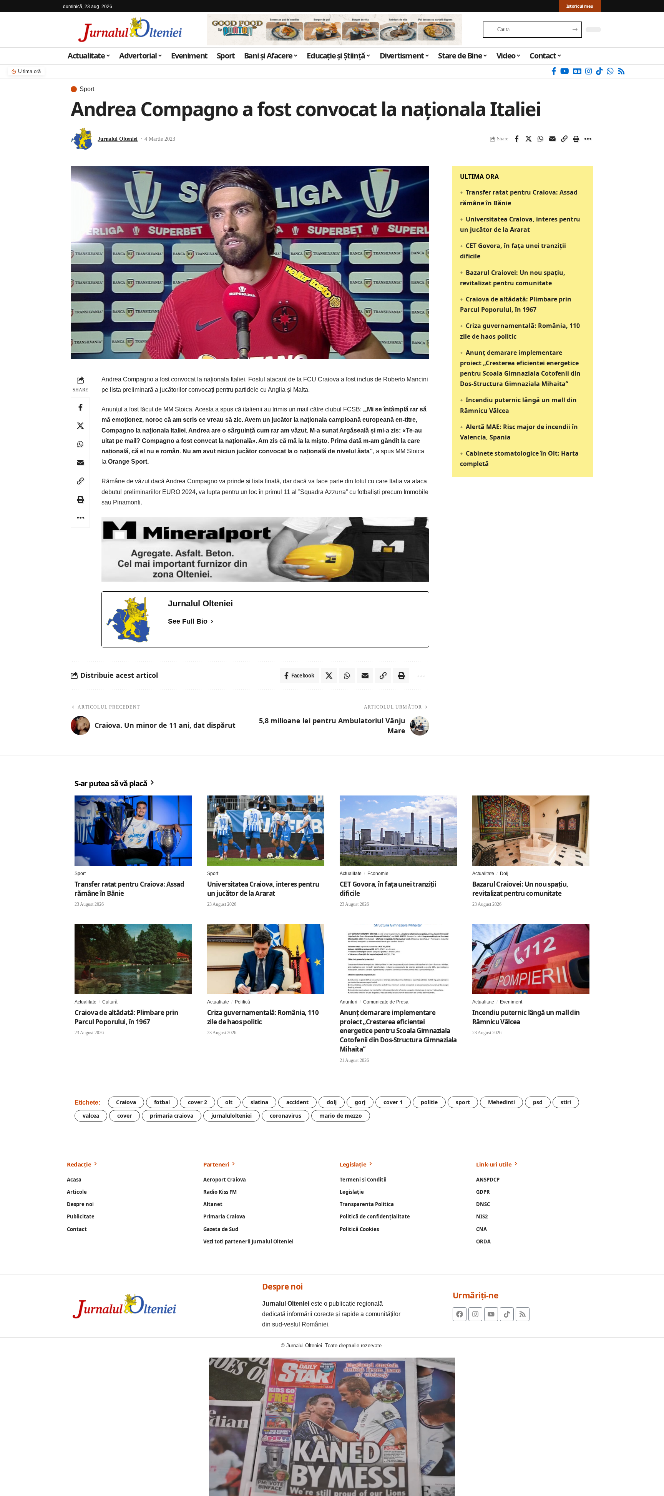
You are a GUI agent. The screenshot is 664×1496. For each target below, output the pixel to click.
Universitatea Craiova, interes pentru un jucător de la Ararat (263, 889)
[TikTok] (599, 71)
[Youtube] (491, 1314)
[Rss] (621, 71)
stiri (566, 1102)
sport (463, 1102)
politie (429, 1102)
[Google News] (577, 71)
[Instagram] (588, 71)
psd (538, 1102)
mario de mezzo (340, 1115)
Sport (87, 89)
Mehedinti (501, 1102)
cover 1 (393, 1102)
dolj (332, 1102)
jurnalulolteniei (231, 1115)
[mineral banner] (265, 549)
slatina (259, 1102)
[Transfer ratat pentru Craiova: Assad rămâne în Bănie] (133, 830)
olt (228, 1102)
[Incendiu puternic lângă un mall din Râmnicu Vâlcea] (530, 959)
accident (297, 1102)
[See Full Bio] (212, 621)
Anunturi (348, 1002)
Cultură (110, 1002)
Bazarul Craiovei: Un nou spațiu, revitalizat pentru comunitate (520, 889)
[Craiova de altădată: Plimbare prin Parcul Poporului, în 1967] (133, 959)
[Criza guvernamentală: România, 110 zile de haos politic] (265, 959)
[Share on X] (528, 139)
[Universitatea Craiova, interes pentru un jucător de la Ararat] (265, 830)
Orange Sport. (128, 461)
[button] (564, 139)
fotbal (162, 1102)
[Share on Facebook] (516, 139)
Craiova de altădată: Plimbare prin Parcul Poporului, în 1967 (126, 1017)
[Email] (552, 139)
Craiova (126, 1102)
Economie (377, 873)
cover (124, 1115)
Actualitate (351, 873)
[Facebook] (553, 71)
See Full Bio (188, 621)
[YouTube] (564, 71)
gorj (360, 1102)
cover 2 (197, 1102)
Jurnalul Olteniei (118, 139)
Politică (242, 1002)
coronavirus (285, 1115)
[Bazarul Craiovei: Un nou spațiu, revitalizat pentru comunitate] (530, 830)
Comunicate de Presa (385, 1002)
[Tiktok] (507, 1314)
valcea (91, 1115)
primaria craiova (171, 1115)
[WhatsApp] (610, 71)
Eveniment (511, 1002)
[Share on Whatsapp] (540, 139)
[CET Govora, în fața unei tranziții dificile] (398, 830)
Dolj (504, 873)
